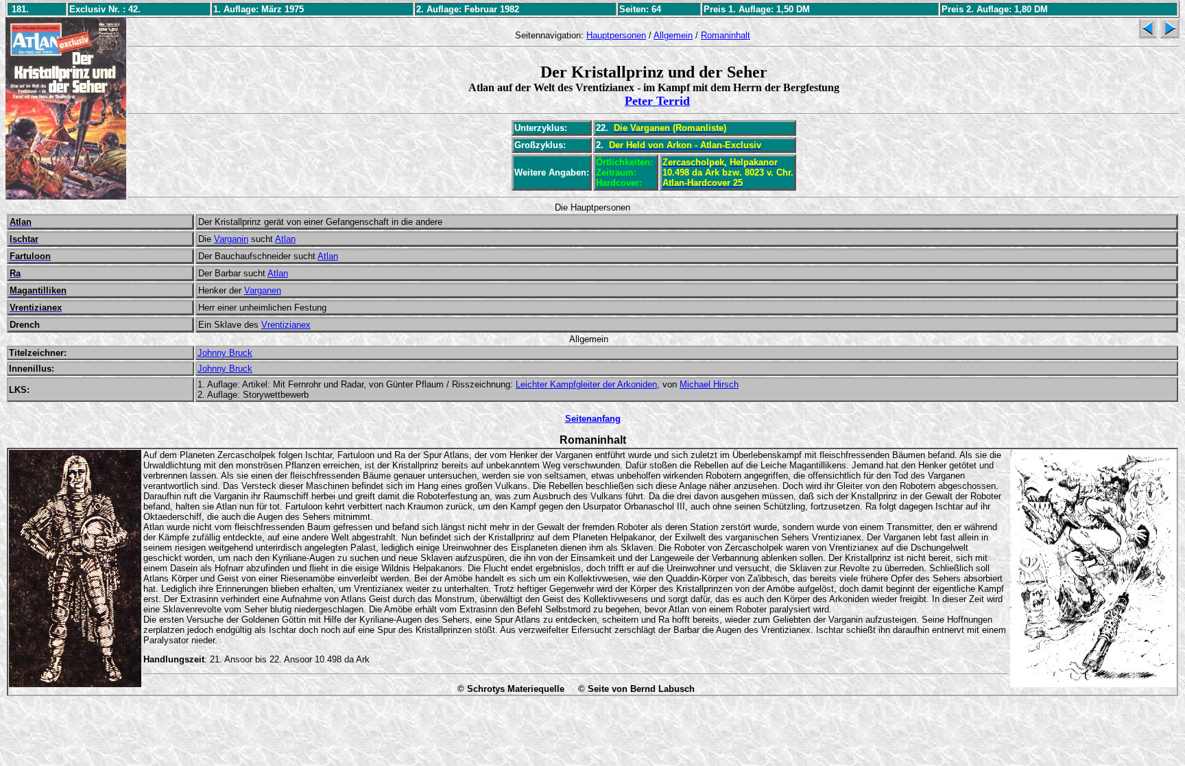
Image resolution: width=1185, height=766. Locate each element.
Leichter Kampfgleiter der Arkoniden (586, 384)
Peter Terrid (657, 101)
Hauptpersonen (616, 35)
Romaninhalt (725, 35)
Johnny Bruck (225, 353)
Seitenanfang (593, 419)
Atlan (285, 239)
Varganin (231, 239)
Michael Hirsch (709, 384)
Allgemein (673, 35)
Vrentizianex (286, 325)
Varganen (262, 290)
